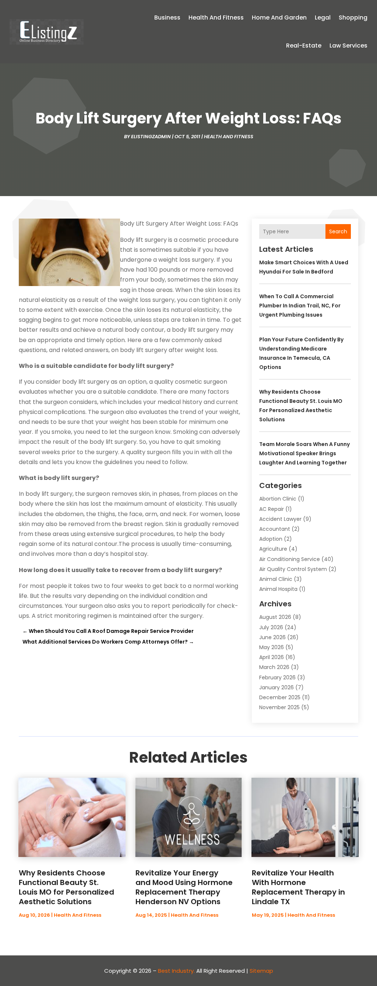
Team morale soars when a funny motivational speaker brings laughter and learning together (304, 453)
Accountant (274, 529)
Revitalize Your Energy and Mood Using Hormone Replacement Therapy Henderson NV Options (184, 887)
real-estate (303, 45)
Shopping (353, 17)
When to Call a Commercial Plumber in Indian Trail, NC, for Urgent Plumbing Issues (300, 305)
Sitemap (261, 971)
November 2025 (279, 707)
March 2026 (274, 667)
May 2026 (271, 647)
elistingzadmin (151, 136)
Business (167, 17)
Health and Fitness (216, 17)
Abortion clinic (277, 498)
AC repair (271, 509)
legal (323, 17)
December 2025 (279, 697)
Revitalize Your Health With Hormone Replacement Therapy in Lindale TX (298, 887)
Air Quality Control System (293, 569)
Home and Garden (279, 17)
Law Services (348, 45)
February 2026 (277, 677)
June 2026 (272, 637)
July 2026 (271, 627)
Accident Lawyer (280, 519)
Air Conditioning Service (289, 559)
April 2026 (271, 657)
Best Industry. (176, 971)
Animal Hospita (278, 589)
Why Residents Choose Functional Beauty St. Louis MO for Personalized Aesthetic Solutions (66, 887)
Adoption (270, 539)
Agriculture (273, 549)
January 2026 (276, 687)
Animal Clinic (275, 579)
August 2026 (275, 617)
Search (338, 231)
